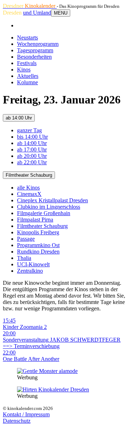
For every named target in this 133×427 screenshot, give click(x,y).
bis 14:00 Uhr (32, 137)
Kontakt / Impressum (26, 414)
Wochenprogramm (38, 44)
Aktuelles (27, 76)
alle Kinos (28, 188)
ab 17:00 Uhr (32, 149)
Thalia (24, 258)
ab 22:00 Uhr (32, 162)
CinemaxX (29, 194)
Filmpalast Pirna (35, 220)
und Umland (37, 13)
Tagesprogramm (35, 50)
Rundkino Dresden (38, 252)
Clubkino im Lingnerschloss (48, 207)
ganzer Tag (29, 130)
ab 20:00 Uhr (32, 156)
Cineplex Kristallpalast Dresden (52, 200)
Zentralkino (30, 271)
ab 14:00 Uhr (19, 118)
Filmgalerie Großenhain (43, 213)
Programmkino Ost (38, 245)
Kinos (24, 69)
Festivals (27, 63)
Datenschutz (17, 421)
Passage (26, 239)
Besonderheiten (34, 57)
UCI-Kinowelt (33, 264)
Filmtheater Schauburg (29, 175)
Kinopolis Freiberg (38, 232)
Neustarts (27, 37)
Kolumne (27, 82)
